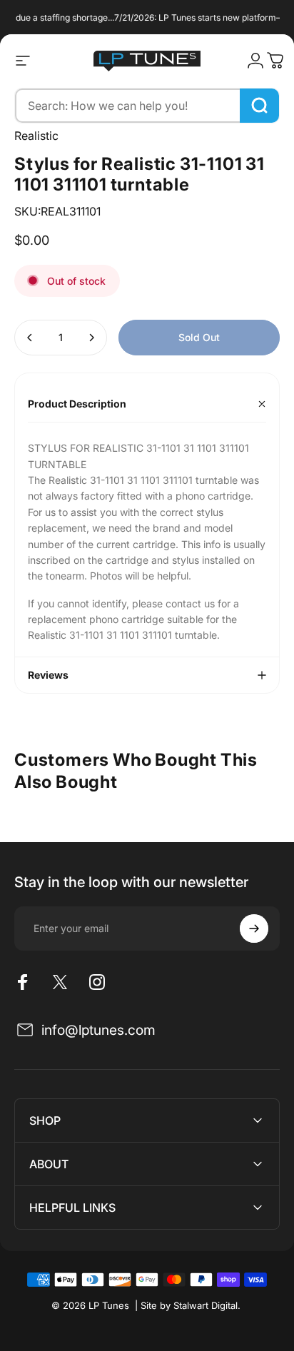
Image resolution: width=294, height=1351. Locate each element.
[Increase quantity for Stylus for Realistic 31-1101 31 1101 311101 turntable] (91, 337)
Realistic (36, 135)
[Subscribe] (254, 928)
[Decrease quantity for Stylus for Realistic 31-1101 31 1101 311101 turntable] (30, 337)
